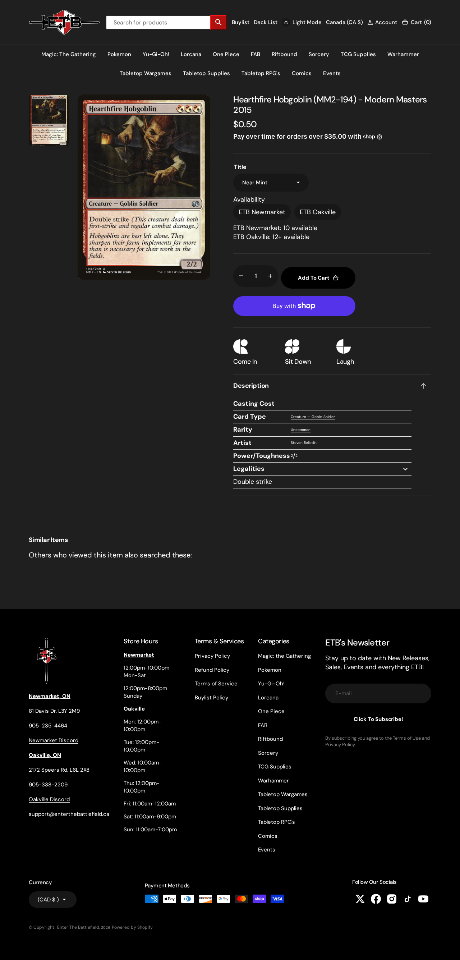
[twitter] (360, 899)
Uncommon (300, 429)
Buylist (240, 22)
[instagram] (392, 899)
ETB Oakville (318, 212)
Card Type (249, 416)
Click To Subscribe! (378, 719)
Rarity (242, 429)
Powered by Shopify (132, 927)
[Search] (218, 22)
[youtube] (423, 899)
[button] (382, 22)
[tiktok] (407, 899)
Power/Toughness (261, 455)
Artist (242, 442)
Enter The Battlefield (78, 927)
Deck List (265, 22)
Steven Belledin (304, 442)
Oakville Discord (49, 799)
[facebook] (376, 899)
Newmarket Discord (53, 740)
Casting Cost (254, 403)
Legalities (248, 468)
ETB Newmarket (262, 212)
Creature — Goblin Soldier (313, 416)
